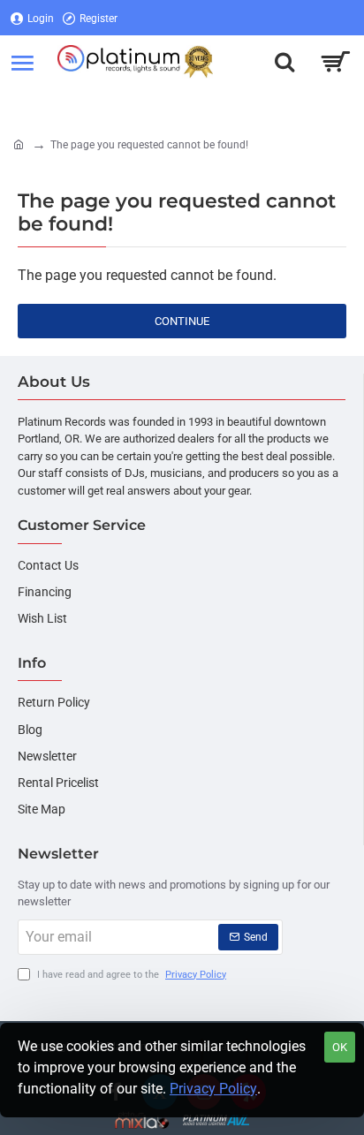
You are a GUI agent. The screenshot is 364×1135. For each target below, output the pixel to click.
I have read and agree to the (130, 974)
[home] (18, 144)
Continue (182, 321)
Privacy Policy (213, 1088)
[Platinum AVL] (216, 1120)
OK (339, 1047)
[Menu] (22, 61)
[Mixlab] (143, 1120)
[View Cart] (335, 61)
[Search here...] (284, 61)
